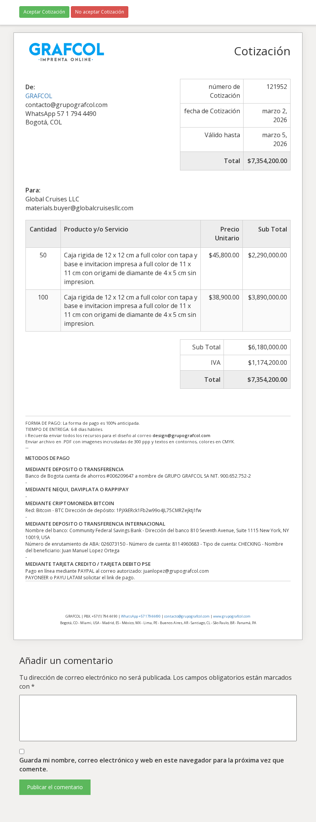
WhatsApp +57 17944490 (141, 616)
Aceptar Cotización (44, 12)
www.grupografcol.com (231, 616)
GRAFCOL (38, 96)
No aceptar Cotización (99, 12)
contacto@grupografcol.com (187, 616)
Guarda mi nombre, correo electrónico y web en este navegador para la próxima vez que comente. (151, 764)
